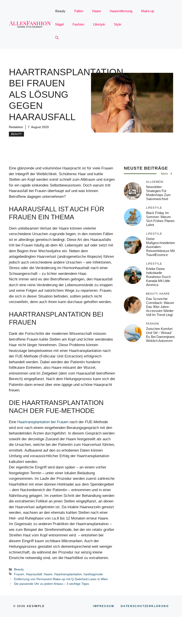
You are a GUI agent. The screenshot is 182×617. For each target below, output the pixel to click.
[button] (57, 37)
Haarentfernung (121, 11)
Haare (96, 11)
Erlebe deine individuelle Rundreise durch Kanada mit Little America (158, 277)
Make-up (147, 11)
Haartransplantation (68, 574)
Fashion (78, 24)
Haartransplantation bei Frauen (42, 422)
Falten (78, 11)
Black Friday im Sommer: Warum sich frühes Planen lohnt (160, 219)
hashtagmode (93, 574)
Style (117, 24)
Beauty (60, 11)
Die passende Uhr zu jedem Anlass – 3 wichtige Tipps (51, 583)
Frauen (19, 574)
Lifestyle (99, 24)
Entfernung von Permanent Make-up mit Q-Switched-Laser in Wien (61, 579)
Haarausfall (34, 574)
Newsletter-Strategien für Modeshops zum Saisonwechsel (158, 193)
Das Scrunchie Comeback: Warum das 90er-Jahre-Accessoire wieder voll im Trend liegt (160, 307)
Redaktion (16, 127)
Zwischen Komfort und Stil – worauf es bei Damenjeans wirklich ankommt (160, 335)
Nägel (59, 24)
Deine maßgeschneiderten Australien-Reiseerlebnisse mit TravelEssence (160, 247)
